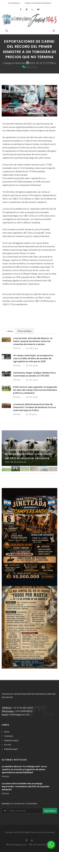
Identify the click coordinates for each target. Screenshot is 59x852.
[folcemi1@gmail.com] (38, 9)
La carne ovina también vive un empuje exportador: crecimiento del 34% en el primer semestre (25, 786)
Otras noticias (25, 331)
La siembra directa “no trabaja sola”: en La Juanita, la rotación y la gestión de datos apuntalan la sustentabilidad (24, 769)
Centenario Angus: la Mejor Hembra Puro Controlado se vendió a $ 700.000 (34, 374)
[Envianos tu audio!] (51, 844)
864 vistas (31, 66)
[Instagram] (27, 9)
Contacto (8, 736)
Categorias (13, 3)
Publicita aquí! (11, 749)
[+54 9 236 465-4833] (32, 9)
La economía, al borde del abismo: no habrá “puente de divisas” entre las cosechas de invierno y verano (33, 341)
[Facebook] (21, 9)
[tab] (9, 331)
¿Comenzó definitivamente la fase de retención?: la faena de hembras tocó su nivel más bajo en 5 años (34, 407)
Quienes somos (11, 740)
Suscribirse (50, 810)
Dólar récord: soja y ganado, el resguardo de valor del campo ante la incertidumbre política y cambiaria (35, 390)
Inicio (6, 731)
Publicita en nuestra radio (38, 3)
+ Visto (9, 331)
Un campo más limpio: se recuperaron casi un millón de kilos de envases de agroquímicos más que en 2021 (33, 358)
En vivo (7, 744)
